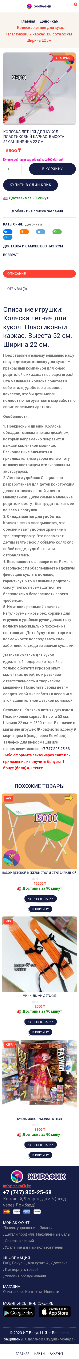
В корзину (52, 169)
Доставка (59, 1263)
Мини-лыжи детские (39, 995)
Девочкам (49, 21)
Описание (16, 274)
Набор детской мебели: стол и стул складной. (39, 873)
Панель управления (20, 1227)
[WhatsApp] (59, 231)
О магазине (13, 1291)
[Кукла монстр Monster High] (39, 1077)
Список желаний (19, 1241)
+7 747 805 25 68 (55, 748)
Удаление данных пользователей (34, 1247)
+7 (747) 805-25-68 (27, 1192)
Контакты (33, 1291)
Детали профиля (19, 1234)
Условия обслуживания (25, 1276)
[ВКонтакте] (10, 231)
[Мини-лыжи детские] (39, 954)
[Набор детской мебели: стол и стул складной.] (39, 831)
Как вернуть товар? (22, 1269)
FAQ (6, 1263)
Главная (28, 21)
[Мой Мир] (10, 237)
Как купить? (38, 1263)
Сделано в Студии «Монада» (50, 1339)
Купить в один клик (30, 185)
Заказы (46, 1227)
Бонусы (18, 1263)
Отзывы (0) (17, 289)
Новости (51, 1291)
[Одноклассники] (26, 231)
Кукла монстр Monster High (39, 1119)
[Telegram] (43, 231)
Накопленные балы (53, 1234)
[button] (73, 6)
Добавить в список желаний (37, 211)
